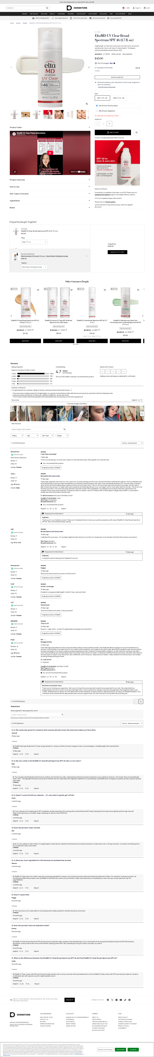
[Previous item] (11, 315)
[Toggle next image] (89, 67)
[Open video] (25, 114)
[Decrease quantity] (97, 123)
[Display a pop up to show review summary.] (33, 330)
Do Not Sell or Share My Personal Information (21, 1025)
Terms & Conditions (125, 1021)
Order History (71, 1026)
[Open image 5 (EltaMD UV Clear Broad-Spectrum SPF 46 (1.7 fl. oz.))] (70, 114)
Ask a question (127, 54)
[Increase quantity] (109, 123)
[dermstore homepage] (77, 7)
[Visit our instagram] (116, 1000)
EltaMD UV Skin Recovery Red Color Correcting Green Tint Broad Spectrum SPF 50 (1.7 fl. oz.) (125, 322)
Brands (18, 23)
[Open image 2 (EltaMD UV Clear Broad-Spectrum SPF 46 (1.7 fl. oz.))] (36, 114)
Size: (96, 94)
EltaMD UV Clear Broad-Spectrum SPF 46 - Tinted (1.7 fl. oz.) (25, 321)
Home (12, 23)
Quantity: (98, 119)
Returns (43, 1021)
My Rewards (70, 1019)
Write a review (116, 54)
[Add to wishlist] (136, 132)
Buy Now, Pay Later (98, 1030)
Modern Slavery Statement (127, 1024)
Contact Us (44, 1019)
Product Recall (123, 1026)
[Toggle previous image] (11, 67)
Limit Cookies (121, 1049)
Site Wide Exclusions (125, 1019)
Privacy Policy (123, 1017)
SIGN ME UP (69, 1000)
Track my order (45, 1026)
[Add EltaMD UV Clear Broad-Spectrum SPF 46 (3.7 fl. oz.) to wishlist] (105, 290)
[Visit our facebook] (108, 1000)
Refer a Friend (71, 1024)
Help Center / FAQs (46, 1017)
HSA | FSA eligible (103, 63)
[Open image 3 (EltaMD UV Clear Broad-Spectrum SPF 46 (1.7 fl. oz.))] (47, 114)
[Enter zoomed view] (87, 104)
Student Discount (98, 1028)
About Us (95, 1017)
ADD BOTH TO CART (117, 252)
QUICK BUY (25, 341)
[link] (137, 8)
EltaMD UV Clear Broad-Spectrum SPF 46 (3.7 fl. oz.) (92, 321)
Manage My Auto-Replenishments (77, 1017)
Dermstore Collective (100, 1024)
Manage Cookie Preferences (19, 1022)
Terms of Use (6, 1055)
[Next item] (142, 315)
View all (137, 68)
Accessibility (122, 1028)
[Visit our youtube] (121, 1000)
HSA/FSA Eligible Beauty (100, 1021)
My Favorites (70, 1021)
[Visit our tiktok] (125, 1000)
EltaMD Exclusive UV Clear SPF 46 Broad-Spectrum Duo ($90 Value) (58, 321)
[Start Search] (47, 8)
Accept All (133, 1049)
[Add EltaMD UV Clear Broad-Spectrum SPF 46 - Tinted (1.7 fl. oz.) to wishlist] (38, 290)
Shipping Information (47, 1024)
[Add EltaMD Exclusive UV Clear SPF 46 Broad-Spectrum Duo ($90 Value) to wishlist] (71, 290)
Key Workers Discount (99, 1026)
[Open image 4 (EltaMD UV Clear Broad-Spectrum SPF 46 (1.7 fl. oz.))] (59, 114)
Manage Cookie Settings (105, 1049)
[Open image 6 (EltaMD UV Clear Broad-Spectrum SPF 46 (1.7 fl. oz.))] (81, 114)
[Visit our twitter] (112, 1000)
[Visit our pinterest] (129, 1000)
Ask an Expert (96, 1019)
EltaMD (25, 23)
